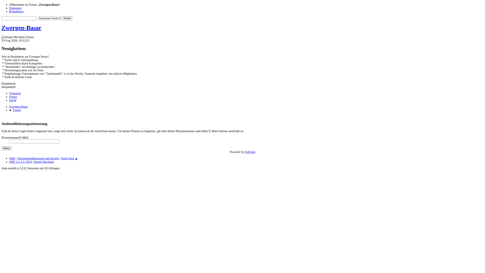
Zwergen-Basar (21, 27)
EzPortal (250, 152)
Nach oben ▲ (69, 158)
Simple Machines (43, 161)
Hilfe (12, 158)
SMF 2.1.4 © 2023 (20, 161)
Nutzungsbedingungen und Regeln (38, 158)
